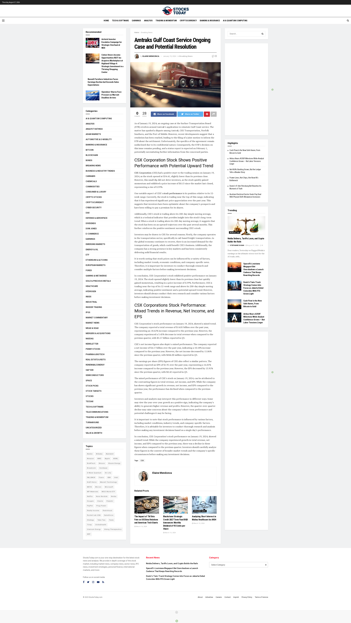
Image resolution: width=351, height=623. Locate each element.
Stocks (90, 396)
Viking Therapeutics (112, 529)
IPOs (88, 312)
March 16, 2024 (141, 526)
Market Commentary (97, 318)
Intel (116, 477)
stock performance (172, 193)
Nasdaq (90, 338)
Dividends (91, 223)
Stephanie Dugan (237, 245)
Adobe (90, 454)
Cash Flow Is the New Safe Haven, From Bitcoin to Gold (252, 303)
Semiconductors (95, 375)
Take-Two (101, 520)
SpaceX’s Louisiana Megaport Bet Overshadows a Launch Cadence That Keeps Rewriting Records (253, 269)
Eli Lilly (108, 473)
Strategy (90, 520)
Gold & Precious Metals (98, 281)
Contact (227, 597)
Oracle (100, 501)
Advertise (209, 597)
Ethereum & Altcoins (97, 260)
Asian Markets (93, 134)
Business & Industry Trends (100, 171)
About (200, 597)
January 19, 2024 (169, 56)
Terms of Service (261, 597)
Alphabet (110, 454)
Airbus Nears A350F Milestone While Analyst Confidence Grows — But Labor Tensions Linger (247, 161)
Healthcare (92, 286)
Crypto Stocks (94, 197)
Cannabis (90, 176)
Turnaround (92, 422)
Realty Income (93, 510)
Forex (89, 270)
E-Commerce (92, 234)
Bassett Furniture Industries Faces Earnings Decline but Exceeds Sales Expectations (103, 82)
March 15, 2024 (170, 533)
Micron (98, 487)
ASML (115, 458)
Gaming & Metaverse (96, 276)
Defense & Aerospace (96, 218)
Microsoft (109, 487)
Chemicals (91, 181)
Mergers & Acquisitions (98, 333)
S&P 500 (89, 370)
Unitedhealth (100, 525)
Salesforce (108, 515)
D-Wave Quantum (94, 473)
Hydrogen (91, 291)
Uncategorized (94, 428)
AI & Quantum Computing (235, 20)
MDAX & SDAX (92, 328)
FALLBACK (91, 477)
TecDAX (89, 401)
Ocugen (90, 501)
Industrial (91, 302)
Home (106, 20)
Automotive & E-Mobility (99, 139)
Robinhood (107, 510)
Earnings (136, 20)
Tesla (111, 520)
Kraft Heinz (92, 482)
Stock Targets (93, 391)
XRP (88, 534)
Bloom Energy (114, 463)
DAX (88, 213)
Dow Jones (91, 228)
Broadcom (91, 468)
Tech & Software (120, 20)
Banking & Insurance (210, 20)
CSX (142, 461)
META (89, 487)
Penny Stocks (93, 349)
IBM (109, 477)
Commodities (93, 186)
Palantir (110, 501)
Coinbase (103, 468)
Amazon (90, 458)
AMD (99, 458)
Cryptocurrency (188, 20)
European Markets (95, 265)
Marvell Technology (108, 482)
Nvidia (113, 496)
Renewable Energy (95, 365)
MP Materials (92, 492)
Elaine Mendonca (150, 56)
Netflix (90, 496)
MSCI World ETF (108, 492)
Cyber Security (93, 207)
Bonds (89, 160)
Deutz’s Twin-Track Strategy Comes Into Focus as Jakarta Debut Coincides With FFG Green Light (253, 288)
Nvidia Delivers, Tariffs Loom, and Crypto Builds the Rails (172, 563)
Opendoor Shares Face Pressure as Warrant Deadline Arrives (111, 95)
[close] (176, 612)
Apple (107, 458)
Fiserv (101, 477)
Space (89, 380)
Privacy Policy (247, 597)
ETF (87, 255)
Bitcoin (90, 150)
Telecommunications (97, 412)
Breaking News (146, 32)
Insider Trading (94, 307)
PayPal (90, 506)
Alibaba (99, 454)
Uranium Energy (94, 529)
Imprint (236, 597)
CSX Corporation (142, 172)
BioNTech (91, 463)
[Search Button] (262, 33)
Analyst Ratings (94, 129)
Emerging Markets (95, 244)
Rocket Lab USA (94, 515)
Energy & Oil (92, 249)
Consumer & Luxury (96, 192)
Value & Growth (94, 433)
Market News (92, 323)
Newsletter (92, 344)
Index (88, 297)
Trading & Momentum (166, 20)
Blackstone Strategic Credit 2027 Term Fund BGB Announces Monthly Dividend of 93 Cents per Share (175, 522)
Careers (219, 597)
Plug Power (101, 506)
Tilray (89, 525)
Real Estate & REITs (96, 359)
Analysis (148, 20)
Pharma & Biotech (95, 354)
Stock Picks (92, 386)
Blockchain (92, 155)
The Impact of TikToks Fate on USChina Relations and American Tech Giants (146, 519)
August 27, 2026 (252, 245)
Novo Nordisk (101, 496)
